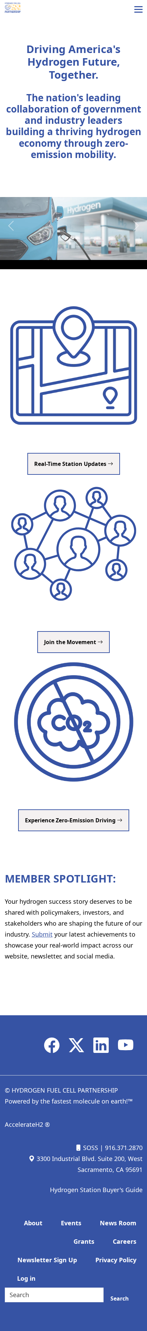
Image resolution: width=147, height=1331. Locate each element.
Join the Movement (70, 642)
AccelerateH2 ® (27, 1124)
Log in (26, 1278)
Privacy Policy (115, 1260)
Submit (42, 934)
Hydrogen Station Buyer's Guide (96, 1190)
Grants (84, 1241)
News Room (118, 1223)
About (33, 1223)
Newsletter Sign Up (47, 1260)
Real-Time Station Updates (71, 464)
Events (71, 1223)
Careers (124, 1241)
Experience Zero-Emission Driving (71, 820)
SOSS (89, 1148)
